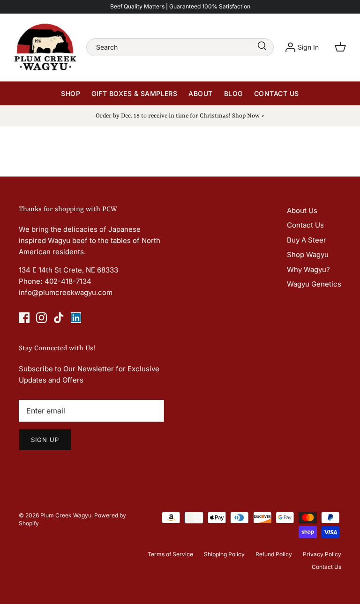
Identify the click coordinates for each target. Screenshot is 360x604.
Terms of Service (170, 554)
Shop (70, 93)
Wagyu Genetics (314, 284)
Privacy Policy (322, 554)
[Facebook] (24, 317)
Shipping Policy (224, 554)
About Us (302, 210)
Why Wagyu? (308, 269)
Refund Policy (273, 554)
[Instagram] (41, 317)
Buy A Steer (306, 240)
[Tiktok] (58, 317)
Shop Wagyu (308, 254)
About (200, 93)
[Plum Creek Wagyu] (45, 47)
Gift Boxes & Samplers (134, 93)
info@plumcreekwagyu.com (65, 292)
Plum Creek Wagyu (65, 515)
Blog (233, 93)
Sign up (45, 439)
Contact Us (276, 93)
